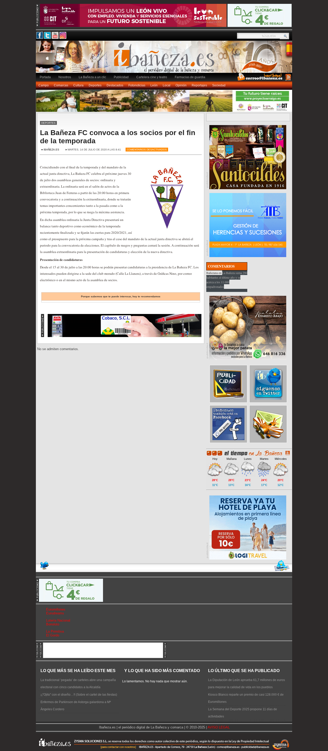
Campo (43, 85)
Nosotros (64, 77)
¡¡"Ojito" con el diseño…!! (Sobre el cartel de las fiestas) (78, 694)
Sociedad (218, 85)
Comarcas (61, 85)
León (154, 85)
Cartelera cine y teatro (151, 77)
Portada (45, 77)
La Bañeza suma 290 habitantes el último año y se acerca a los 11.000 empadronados (226, 280)
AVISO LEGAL (219, 727)
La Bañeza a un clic (92, 77)
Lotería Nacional (58, 620)
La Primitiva (55, 631)
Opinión (181, 85)
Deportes (95, 85)
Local (166, 85)
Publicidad (121, 77)
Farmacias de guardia (190, 77)
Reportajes (199, 85)
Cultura (78, 85)
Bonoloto (52, 624)
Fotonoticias (136, 85)
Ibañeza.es (165, 59)
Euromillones (55, 609)
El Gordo (52, 635)
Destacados (115, 85)
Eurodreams (55, 613)
